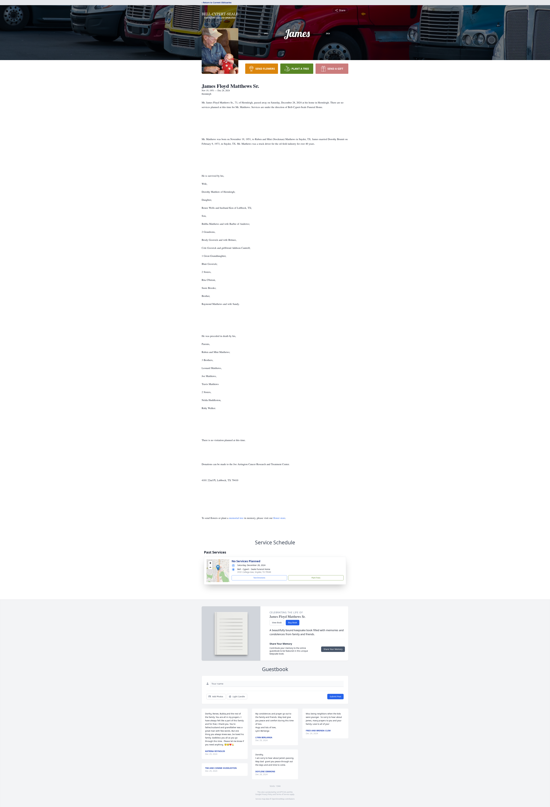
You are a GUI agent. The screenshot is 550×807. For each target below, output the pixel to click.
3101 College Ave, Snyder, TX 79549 (254, 572)
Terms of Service (282, 794)
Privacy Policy (267, 794)
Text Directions (259, 578)
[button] (218, 568)
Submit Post (335, 696)
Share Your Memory (333, 649)
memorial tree (236, 518)
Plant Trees (316, 578)
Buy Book (292, 622)
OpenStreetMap (278, 799)
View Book (277, 622)
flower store (279, 518)
